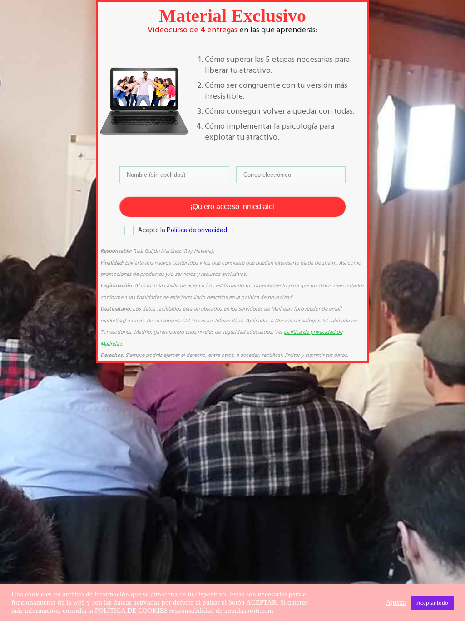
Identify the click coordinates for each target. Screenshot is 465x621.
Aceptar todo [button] (432, 602)
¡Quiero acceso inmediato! (232, 206)
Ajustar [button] (396, 602)
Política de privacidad (197, 230)
